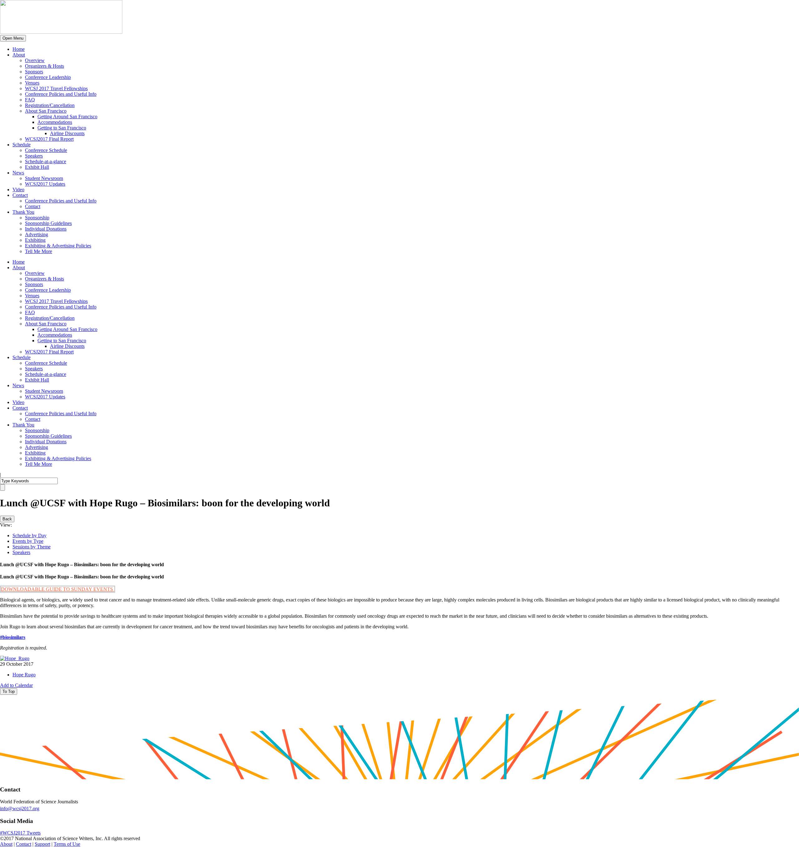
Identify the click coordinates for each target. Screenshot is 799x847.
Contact (20, 195)
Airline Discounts (67, 133)
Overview (35, 60)
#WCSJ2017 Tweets (20, 832)
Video (18, 189)
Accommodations (54, 122)
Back (7, 519)
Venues (32, 82)
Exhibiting (35, 240)
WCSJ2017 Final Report (49, 139)
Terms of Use (67, 844)
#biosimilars (12, 637)
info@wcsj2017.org (19, 808)
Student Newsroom (44, 178)
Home (18, 49)
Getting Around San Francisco (67, 116)
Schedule (21, 144)
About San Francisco (45, 111)
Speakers (34, 155)
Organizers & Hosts (44, 66)
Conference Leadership (48, 77)
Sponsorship (37, 217)
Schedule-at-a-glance (45, 161)
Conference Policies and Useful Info (60, 94)
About (18, 54)
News (18, 172)
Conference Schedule (46, 150)
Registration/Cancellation (50, 105)
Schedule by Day (29, 535)
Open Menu (12, 38)
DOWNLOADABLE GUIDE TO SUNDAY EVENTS (57, 589)
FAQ (30, 99)
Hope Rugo (24, 674)
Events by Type (27, 541)
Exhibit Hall (37, 167)
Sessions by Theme (31, 546)
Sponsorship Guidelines (48, 223)
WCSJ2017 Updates (45, 184)
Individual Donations (45, 228)
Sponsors (34, 71)
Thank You (23, 212)
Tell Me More (38, 251)
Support (42, 844)
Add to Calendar (16, 685)
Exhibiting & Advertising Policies (58, 245)
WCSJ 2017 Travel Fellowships (56, 88)
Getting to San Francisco (61, 127)
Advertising (36, 234)
